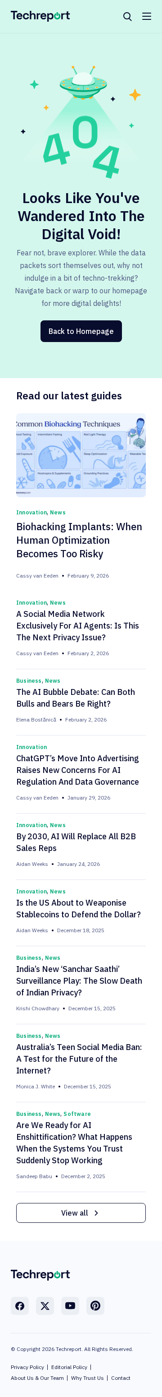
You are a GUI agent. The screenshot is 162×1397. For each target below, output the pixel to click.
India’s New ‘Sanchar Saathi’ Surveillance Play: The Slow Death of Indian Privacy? (79, 981)
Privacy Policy (27, 1367)
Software (77, 1113)
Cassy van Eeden (37, 575)
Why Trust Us (87, 1378)
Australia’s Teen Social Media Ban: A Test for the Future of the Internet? (79, 1059)
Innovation (31, 512)
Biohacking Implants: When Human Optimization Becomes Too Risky (79, 540)
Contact (120, 1378)
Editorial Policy (69, 1367)
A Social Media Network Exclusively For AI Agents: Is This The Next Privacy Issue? (77, 626)
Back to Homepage (81, 331)
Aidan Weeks (32, 863)
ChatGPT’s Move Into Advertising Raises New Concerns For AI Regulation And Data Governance (77, 770)
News (58, 512)
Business (29, 680)
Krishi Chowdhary (37, 1008)
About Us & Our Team (37, 1378)
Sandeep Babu (34, 1176)
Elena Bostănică (36, 719)
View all (74, 1212)
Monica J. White (35, 1086)
